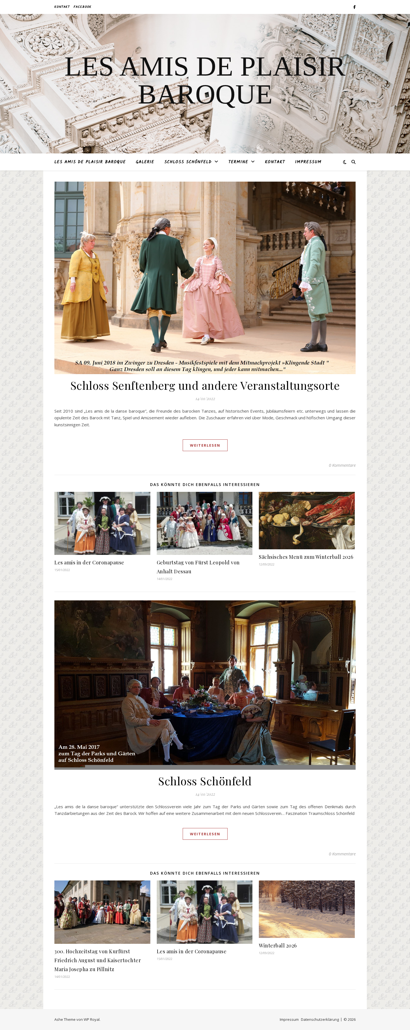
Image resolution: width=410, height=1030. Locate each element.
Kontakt (62, 6)
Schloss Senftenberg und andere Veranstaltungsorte (205, 385)
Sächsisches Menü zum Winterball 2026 (306, 556)
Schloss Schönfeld (188, 162)
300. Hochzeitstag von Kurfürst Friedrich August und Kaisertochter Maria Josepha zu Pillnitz (97, 960)
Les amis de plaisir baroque (90, 162)
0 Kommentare (342, 465)
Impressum (308, 162)
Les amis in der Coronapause (89, 562)
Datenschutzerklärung (320, 1019)
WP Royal (92, 1019)
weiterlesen (205, 445)
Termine (238, 162)
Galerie (145, 162)
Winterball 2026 (278, 945)
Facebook (82, 6)
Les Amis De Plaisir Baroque (205, 80)
